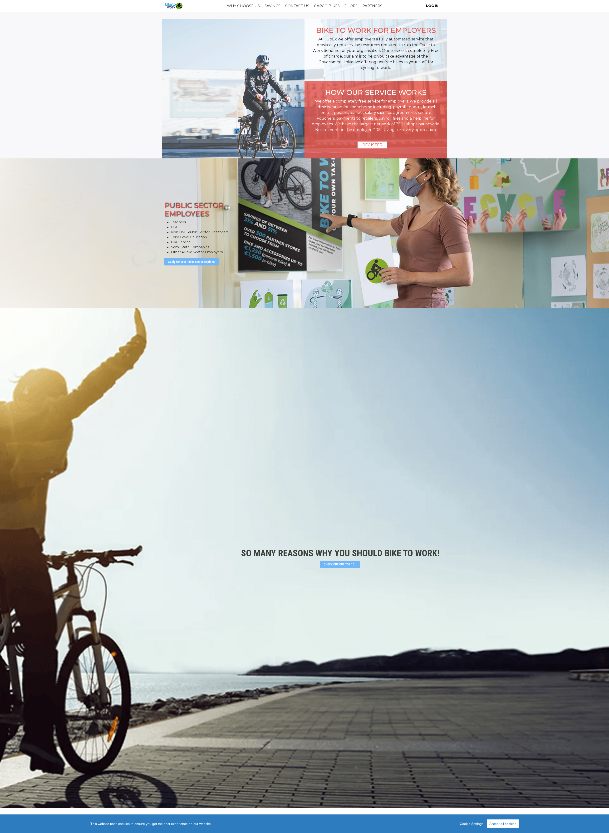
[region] (304, 823)
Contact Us (297, 6)
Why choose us (243, 6)
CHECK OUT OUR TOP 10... (340, 564)
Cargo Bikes (327, 6)
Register (372, 145)
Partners (372, 6)
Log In (432, 6)
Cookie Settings (471, 824)
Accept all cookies (502, 824)
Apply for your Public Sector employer (191, 262)
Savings (272, 6)
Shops (351, 6)
